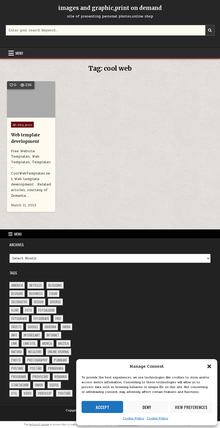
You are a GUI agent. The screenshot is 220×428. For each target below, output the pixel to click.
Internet (52, 335)
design (38, 301)
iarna (66, 326)
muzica (63, 343)
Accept (102, 407)
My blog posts (22, 124)
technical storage (39, 424)
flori (15, 310)
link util (29, 343)
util (14, 393)
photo (16, 360)
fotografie (19, 318)
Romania (60, 376)
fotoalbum (46, 310)
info (14, 335)
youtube (64, 393)
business (36, 293)
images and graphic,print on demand (110, 8)
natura (16, 351)
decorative (19, 301)
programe (18, 376)
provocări (40, 376)
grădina (50, 326)
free (58, 318)
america (17, 285)
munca (47, 343)
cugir (53, 293)
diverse (55, 301)
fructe (16, 326)
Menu (19, 53)
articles (35, 285)
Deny (146, 407)
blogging (55, 285)
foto (28, 310)
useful (54, 385)
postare (17, 368)
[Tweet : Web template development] (23, 115)
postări (36, 368)
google (33, 326)
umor (39, 385)
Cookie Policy (133, 418)
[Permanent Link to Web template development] (31, 99)
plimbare (60, 360)
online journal (58, 351)
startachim (19, 385)
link (14, 343)
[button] (209, 366)
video (27, 393)
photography (37, 360)
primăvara (55, 368)
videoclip (45, 393)
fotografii (41, 318)
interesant (32, 335)
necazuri (34, 351)
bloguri (17, 293)
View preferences (191, 407)
